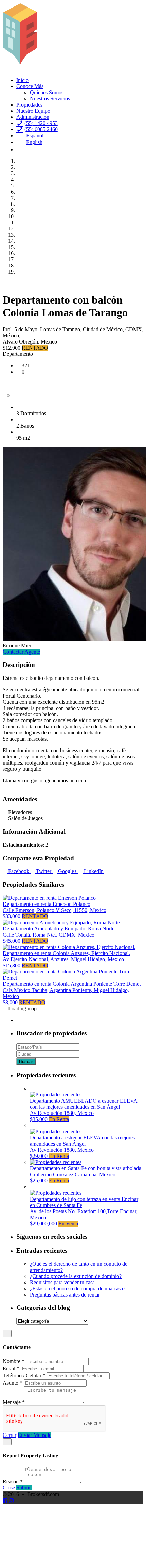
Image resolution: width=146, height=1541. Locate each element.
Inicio (22, 80)
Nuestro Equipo (33, 111)
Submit (24, 1487)
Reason (13, 1481)
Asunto (12, 1383)
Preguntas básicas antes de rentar (65, 1295)
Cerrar (9, 1435)
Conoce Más (29, 86)
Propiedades (29, 105)
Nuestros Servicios (50, 98)
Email (11, 1368)
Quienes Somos (46, 92)
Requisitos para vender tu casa (62, 1282)
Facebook (19, 871)
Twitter (44, 871)
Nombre (13, 1361)
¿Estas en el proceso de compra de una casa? (77, 1288)
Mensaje (14, 1402)
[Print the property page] (5, 389)
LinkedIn (93, 871)
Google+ (67, 871)
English (34, 142)
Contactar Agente (21, 652)
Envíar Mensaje (34, 1435)
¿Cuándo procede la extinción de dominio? (76, 1276)
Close (9, 1487)
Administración (32, 117)
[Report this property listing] (5, 383)
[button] (5, 283)
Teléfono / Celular (24, 1375)
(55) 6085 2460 (41, 129)
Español (34, 135)
